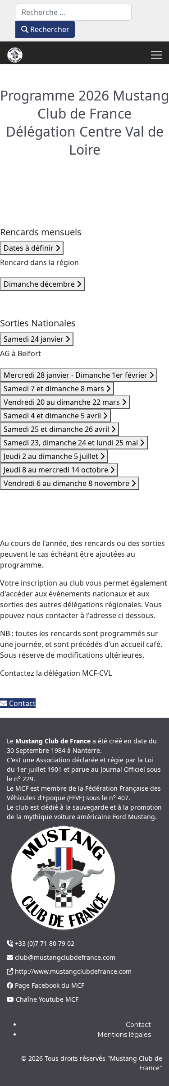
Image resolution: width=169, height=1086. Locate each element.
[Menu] (156, 55)
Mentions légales (124, 1035)
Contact (21, 703)
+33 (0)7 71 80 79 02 (43, 943)
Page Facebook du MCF (48, 985)
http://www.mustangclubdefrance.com (72, 971)
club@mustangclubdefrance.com (64, 957)
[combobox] (74, 12)
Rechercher (48, 29)
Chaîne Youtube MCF (46, 999)
